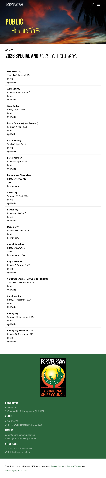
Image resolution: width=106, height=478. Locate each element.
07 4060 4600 (11, 407)
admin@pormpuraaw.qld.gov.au (20, 434)
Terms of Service (74, 466)
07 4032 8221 (11, 421)
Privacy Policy (57, 466)
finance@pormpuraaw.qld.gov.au (20, 438)
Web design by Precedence (16, 470)
